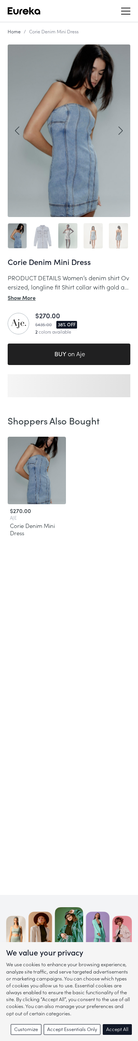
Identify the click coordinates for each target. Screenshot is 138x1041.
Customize (26, 1029)
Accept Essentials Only (72, 1029)
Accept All (117, 1029)
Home (14, 32)
